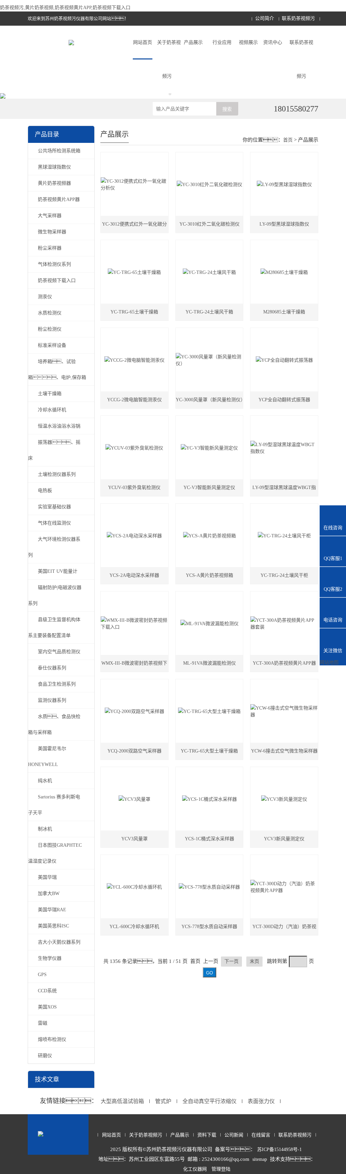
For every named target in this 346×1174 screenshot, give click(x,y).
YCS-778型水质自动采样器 (209, 926)
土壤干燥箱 (49, 393)
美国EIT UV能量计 (57, 571)
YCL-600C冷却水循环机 (134, 926)
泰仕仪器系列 (52, 667)
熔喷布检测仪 (52, 1039)
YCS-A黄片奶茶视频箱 (209, 575)
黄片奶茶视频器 (54, 183)
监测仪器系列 (52, 700)
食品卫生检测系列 (57, 684)
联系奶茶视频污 (298, 18)
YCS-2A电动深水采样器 (134, 575)
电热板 (45, 490)
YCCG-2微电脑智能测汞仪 (134, 399)
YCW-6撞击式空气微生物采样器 (284, 751)
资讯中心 (272, 42)
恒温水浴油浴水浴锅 (59, 426)
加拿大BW (48, 893)
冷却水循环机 (52, 409)
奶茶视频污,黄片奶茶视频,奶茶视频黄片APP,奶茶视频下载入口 (65, 7)
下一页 (231, 961)
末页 (254, 961)
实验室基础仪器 (54, 506)
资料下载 (206, 1135)
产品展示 (193, 42)
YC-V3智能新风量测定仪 (209, 487)
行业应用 (222, 42)
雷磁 (42, 1023)
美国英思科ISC (53, 925)
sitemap (259, 1159)
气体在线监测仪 (54, 523)
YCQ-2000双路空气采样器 (134, 751)
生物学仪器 (49, 958)
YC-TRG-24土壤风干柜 (284, 575)
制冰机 (45, 829)
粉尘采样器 (49, 248)
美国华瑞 (47, 877)
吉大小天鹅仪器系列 (59, 942)
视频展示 (248, 42)
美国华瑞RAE (52, 909)
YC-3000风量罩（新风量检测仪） (209, 399)
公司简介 (264, 18)
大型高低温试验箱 (122, 1101)
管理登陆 (221, 1169)
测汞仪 (45, 296)
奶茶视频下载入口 (57, 280)
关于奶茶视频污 (169, 59)
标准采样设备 (52, 345)
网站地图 (329, 662)
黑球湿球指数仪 (54, 167)
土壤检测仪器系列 (57, 474)
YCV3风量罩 (134, 838)
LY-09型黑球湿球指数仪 (284, 224)
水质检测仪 (49, 312)
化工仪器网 (195, 1169)
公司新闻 (233, 1135)
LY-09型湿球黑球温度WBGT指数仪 (284, 490)
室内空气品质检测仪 (59, 651)
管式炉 (163, 1101)
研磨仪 (45, 1055)
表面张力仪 (261, 1101)
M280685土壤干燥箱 (284, 311)
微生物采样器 (52, 231)
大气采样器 (49, 215)
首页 (288, 140)
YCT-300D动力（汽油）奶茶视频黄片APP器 (284, 929)
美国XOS (47, 1007)
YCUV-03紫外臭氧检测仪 (134, 487)
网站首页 (142, 42)
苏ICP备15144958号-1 (279, 1149)
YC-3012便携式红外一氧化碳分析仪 (134, 227)
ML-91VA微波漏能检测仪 (209, 663)
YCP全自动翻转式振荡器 (284, 399)
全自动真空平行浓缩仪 (209, 1101)
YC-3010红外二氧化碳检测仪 (209, 224)
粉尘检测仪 (49, 329)
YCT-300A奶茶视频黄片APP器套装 (284, 666)
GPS (42, 974)
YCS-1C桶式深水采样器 (209, 838)
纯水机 (45, 780)
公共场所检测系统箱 (59, 150)
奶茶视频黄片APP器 (59, 199)
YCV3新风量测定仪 (284, 838)
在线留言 (260, 1135)
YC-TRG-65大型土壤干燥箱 (209, 751)
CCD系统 (47, 990)
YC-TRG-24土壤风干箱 (209, 311)
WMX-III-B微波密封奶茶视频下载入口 (134, 666)
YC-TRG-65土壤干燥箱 (134, 311)
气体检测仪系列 (54, 264)
